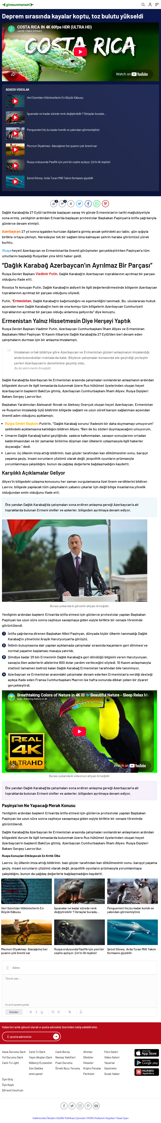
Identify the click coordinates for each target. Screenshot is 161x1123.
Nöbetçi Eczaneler (40, 1063)
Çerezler (81, 1118)
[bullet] (58, 1012)
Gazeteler (110, 1068)
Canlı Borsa (62, 1052)
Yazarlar (109, 1063)
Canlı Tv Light (10, 1063)
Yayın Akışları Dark (40, 1057)
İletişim (51, 1118)
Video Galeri (111, 1057)
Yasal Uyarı (123, 1118)
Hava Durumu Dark (14, 1052)
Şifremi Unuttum (12, 1090)
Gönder (13, 1012)
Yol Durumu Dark (12, 1057)
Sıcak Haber (112, 1074)
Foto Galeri (111, 1052)
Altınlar (88, 1052)
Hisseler (88, 1063)
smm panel (36, 1074)
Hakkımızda (39, 1118)
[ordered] (53, 1012)
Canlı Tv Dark (37, 1052)
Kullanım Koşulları (105, 1118)
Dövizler (88, 1057)
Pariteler (89, 1074)
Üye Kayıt (8, 1085)
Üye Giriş (7, 1079)
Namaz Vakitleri (65, 1057)
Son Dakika (36, 1068)
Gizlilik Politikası (66, 1118)
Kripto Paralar (92, 1068)
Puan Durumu (63, 1063)
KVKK (90, 1118)
